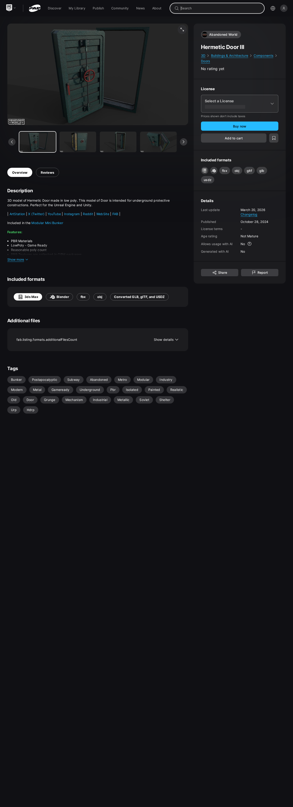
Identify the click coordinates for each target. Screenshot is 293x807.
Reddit (88, 214)
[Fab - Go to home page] (35, 8)
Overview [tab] (19, 172)
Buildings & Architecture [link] (229, 55)
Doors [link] (205, 61)
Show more (15, 259)
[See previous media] (12, 142)
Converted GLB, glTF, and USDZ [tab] (139, 297)
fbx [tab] (83, 297)
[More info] (249, 243)
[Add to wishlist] (273, 138)
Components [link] (263, 55)
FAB (115, 214)
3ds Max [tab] (31, 297)
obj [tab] (100, 297)
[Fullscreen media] (182, 29)
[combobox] (220, 8)
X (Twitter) (36, 214)
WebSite (103, 214)
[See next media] (183, 142)
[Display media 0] (37, 142)
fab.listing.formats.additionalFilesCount (95, 339)
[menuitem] (54, 8)
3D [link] (203, 55)
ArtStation (18, 214)
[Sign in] (284, 8)
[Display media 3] (158, 142)
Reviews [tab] (47, 172)
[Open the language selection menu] (273, 8)
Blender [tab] (63, 297)
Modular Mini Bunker (47, 223)
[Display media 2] (118, 142)
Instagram (72, 214)
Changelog (249, 214)
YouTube (55, 214)
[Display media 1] (78, 142)
